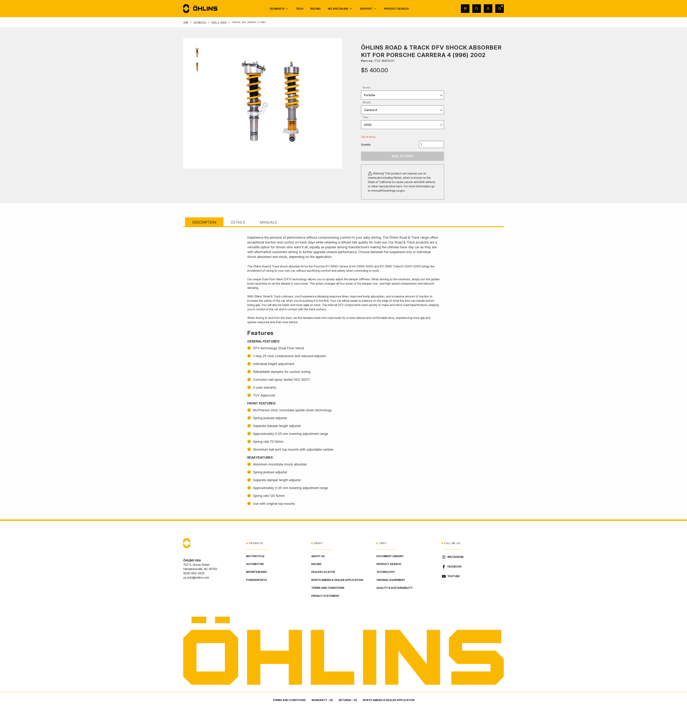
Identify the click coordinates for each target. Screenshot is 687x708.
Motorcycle (255, 556)
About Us (318, 556)
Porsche (369, 95)
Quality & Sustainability (394, 587)
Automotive (200, 22)
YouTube (453, 576)
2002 (368, 125)
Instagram (455, 556)
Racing (316, 564)
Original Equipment (390, 579)
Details (238, 222)
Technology (385, 571)
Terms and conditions (327, 587)
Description (204, 222)
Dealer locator (323, 571)
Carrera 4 (370, 110)
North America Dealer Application (337, 579)
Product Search (388, 564)
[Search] (476, 8)
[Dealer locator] (465, 8)
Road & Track (218, 22)
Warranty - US (322, 700)
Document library (390, 556)
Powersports (256, 579)
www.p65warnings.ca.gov (388, 190)
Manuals (268, 222)
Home (185, 22)
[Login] (488, 8)
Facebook (454, 566)
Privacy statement (325, 595)
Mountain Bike (256, 571)
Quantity (366, 144)
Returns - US (348, 700)
